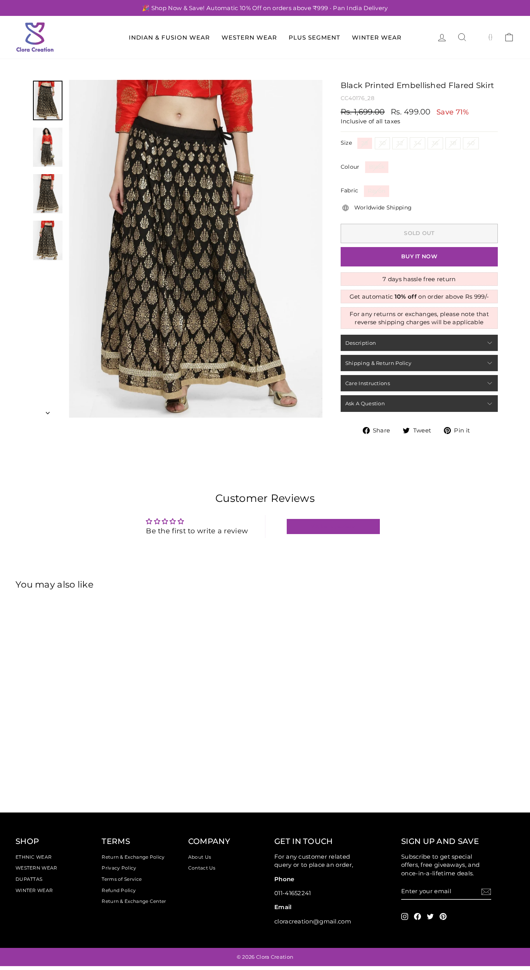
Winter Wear (377, 37)
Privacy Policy (119, 868)
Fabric (350, 190)
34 (417, 143)
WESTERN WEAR (36, 868)
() (490, 37)
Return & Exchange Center (134, 901)
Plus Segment (314, 37)
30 (382, 143)
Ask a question (365, 403)
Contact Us (202, 868)
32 (400, 143)
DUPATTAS (29, 879)
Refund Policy (119, 890)
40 (471, 143)
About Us (199, 857)
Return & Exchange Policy (133, 857)
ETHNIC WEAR (34, 857)
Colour (350, 166)
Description (360, 343)
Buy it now (419, 256)
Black (377, 166)
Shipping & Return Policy (378, 363)
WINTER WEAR (34, 890)
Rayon (377, 190)
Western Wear (249, 37)
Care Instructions (367, 383)
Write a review (333, 526)
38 (453, 143)
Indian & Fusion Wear (169, 37)
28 (364, 143)
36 (435, 143)
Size (346, 142)
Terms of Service (122, 879)
